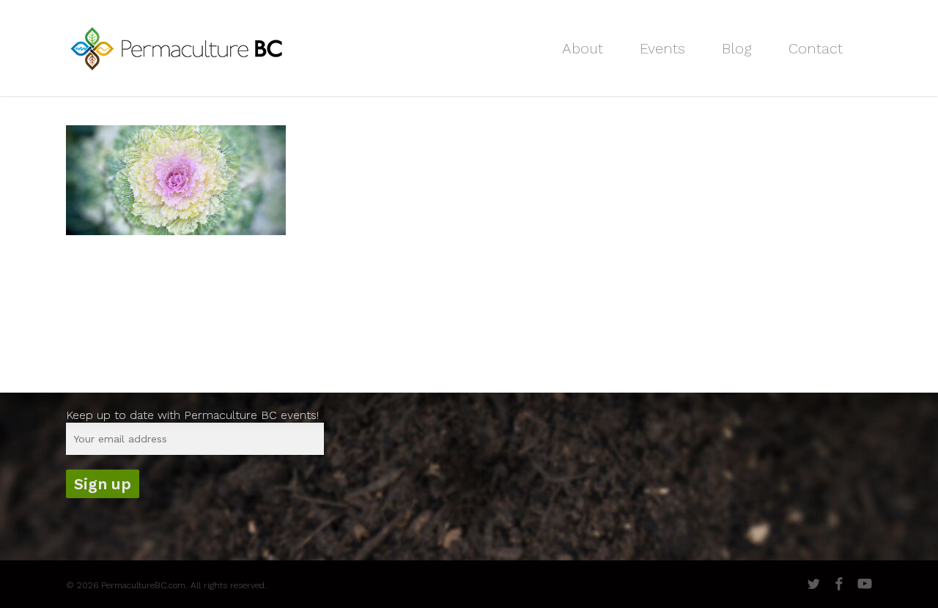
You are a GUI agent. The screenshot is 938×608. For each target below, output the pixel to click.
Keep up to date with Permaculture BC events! (192, 415)
